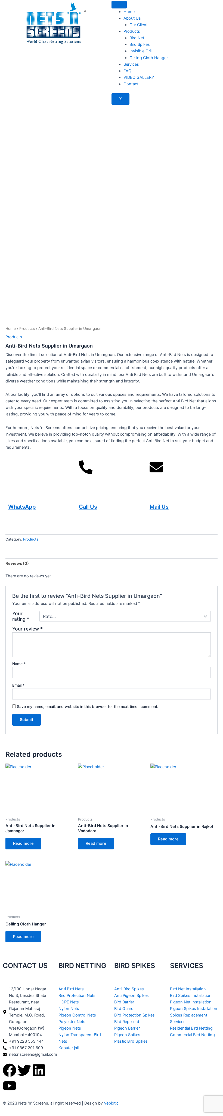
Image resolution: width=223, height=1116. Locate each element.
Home (129, 11)
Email (18, 685)
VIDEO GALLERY (138, 77)
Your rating (20, 616)
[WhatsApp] (15, 474)
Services (131, 64)
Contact (130, 84)
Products (131, 31)
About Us (132, 18)
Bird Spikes (139, 44)
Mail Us (159, 506)
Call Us (88, 506)
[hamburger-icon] (119, 4)
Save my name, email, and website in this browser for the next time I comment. (87, 706)
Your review (27, 629)
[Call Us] (85, 474)
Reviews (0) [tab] (17, 563)
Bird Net (136, 37)
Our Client (138, 24)
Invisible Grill (140, 51)
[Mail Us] (156, 474)
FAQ (127, 70)
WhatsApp (22, 506)
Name (19, 663)
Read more (23, 843)
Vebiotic (111, 1103)
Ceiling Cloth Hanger (148, 57)
